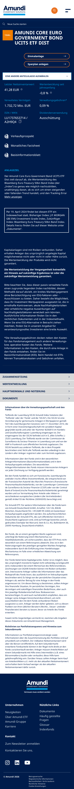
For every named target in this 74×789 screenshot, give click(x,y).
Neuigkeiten (13, 712)
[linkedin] (17, 763)
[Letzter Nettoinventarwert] (21, 89)
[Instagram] (7, 763)
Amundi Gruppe (15, 721)
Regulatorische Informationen (41, 779)
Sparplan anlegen (38, 64)
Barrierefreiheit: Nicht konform (41, 781)
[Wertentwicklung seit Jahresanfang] (50, 92)
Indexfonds (47, 729)
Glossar (45, 725)
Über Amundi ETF (16, 717)
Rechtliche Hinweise (37, 783)
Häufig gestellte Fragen (50, 718)
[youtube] (27, 763)
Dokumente (47, 711)
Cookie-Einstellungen (37, 786)
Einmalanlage (36, 56)
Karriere (10, 726)
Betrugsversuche (36, 776)
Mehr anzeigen (13, 196)
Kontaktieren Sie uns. (19, 750)
